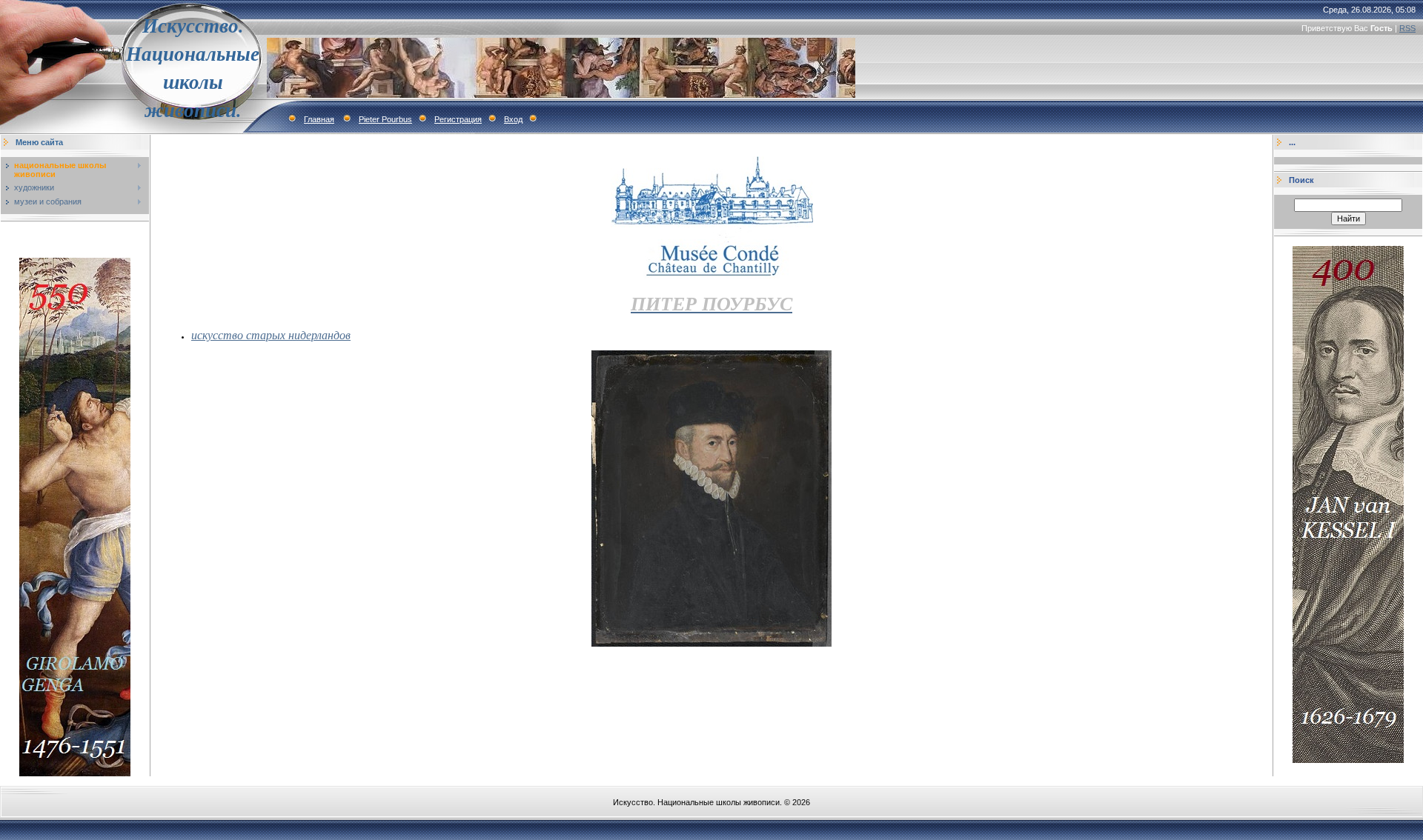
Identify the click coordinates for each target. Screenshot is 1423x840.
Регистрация (458, 119)
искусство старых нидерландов (271, 334)
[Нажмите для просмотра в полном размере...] (711, 643)
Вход (513, 119)
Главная (319, 119)
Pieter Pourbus (385, 119)
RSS (1407, 28)
